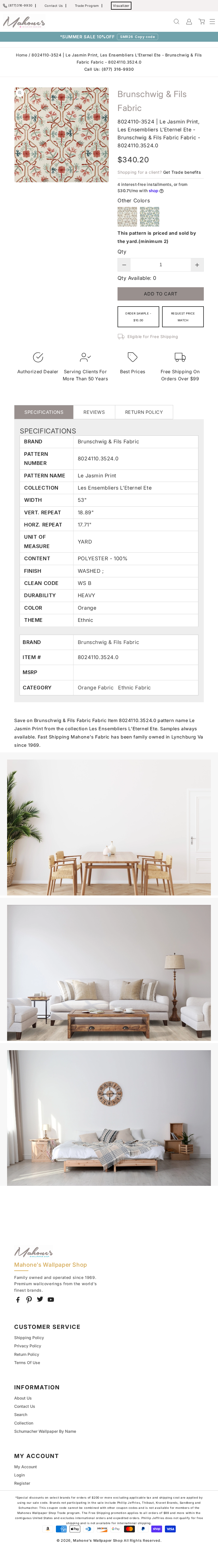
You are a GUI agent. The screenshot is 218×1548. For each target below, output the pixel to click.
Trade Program (87, 6)
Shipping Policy (29, 1337)
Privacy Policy (27, 1345)
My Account (25, 1466)
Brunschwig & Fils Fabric (108, 642)
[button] (209, 21)
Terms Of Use (27, 1362)
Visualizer (121, 6)
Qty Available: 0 (137, 278)
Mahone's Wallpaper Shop (98, 1540)
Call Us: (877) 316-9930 (109, 69)
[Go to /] (24, 21)
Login (19, 1475)
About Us (23, 1398)
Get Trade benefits (182, 172)
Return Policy (26, 1354)
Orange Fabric (96, 688)
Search (20, 1414)
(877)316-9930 (20, 5)
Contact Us (54, 6)
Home (21, 55)
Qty (122, 252)
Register (22, 1483)
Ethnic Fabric (134, 688)
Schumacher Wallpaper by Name (45, 1431)
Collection (23, 1423)
